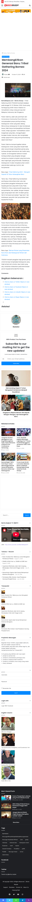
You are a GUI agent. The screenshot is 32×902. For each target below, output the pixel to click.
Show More (16, 822)
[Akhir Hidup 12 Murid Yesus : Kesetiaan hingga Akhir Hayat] (6, 806)
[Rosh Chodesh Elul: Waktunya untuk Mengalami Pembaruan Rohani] (3, 593)
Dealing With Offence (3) (8, 765)
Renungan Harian (13, 851)
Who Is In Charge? (6, 731)
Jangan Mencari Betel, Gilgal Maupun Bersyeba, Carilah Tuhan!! (20, 814)
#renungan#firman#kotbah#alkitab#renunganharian (15, 836)
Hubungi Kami (16, 890)
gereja (26, 839)
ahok (21, 839)
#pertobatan (5, 833)
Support (5, 887)
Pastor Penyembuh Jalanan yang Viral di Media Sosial (21, 797)
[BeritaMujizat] (11, 5)
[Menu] (2, 6)
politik (23, 848)
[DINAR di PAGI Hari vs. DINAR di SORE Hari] (3, 602)
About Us (26, 887)
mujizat (17, 845)
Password (4, 681)
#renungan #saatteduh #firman (10, 839)
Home (5, 53)
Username (4, 675)
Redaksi (6, 74)
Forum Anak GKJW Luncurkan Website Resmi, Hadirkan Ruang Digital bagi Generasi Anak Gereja (23, 466)
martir (11, 845)
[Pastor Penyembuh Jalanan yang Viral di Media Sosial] (6, 798)
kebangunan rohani (24, 842)
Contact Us (19, 887)
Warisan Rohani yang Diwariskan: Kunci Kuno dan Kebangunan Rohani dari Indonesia (15, 253)
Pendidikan (16, 848)
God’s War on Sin (6, 780)
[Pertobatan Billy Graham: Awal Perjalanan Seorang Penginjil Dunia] (3, 627)
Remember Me (7, 688)
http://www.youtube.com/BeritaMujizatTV (16, 544)
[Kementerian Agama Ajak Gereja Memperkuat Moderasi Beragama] (3, 618)
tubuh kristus (5, 854)
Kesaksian (4, 845)
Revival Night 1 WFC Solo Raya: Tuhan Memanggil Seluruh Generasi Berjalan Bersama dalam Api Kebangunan (7, 466)
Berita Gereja (11, 53)
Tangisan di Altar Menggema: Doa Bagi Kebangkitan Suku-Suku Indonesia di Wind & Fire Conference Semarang (8, 443)
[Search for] (30, 6)
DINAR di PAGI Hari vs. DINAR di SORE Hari (14, 561)
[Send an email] (9, 74)
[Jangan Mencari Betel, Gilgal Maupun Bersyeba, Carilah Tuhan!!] (6, 814)
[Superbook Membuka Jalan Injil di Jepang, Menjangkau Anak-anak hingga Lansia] (3, 609)
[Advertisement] (16, 33)
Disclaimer (12, 887)
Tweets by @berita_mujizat (8, 874)
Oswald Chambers (6, 848)
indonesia (4, 842)
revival (21, 851)
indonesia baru (13, 842)
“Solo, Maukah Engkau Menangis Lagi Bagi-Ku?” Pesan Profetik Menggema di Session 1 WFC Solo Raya (24, 442)
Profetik (4, 851)
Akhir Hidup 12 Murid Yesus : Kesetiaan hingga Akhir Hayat (21, 805)
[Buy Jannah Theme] (16, 11)
